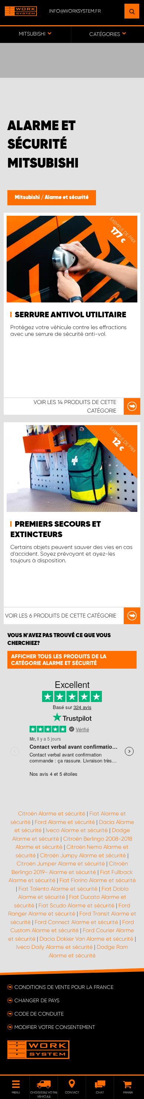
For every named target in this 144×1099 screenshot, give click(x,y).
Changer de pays (36, 1000)
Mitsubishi (28, 197)
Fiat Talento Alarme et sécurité (57, 889)
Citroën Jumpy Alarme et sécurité (83, 855)
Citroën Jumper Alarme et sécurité (61, 863)
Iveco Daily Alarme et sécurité (54, 947)
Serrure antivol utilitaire (70, 315)
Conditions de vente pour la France (63, 987)
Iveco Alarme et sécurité (77, 830)
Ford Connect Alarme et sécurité (76, 922)
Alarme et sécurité (67, 197)
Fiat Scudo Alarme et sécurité (76, 905)
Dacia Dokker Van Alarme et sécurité (86, 939)
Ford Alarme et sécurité (65, 822)
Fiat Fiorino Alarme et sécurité (97, 880)
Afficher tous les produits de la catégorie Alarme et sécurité (58, 659)
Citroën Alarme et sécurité (51, 813)
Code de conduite (39, 1014)
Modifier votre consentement (54, 1027)
